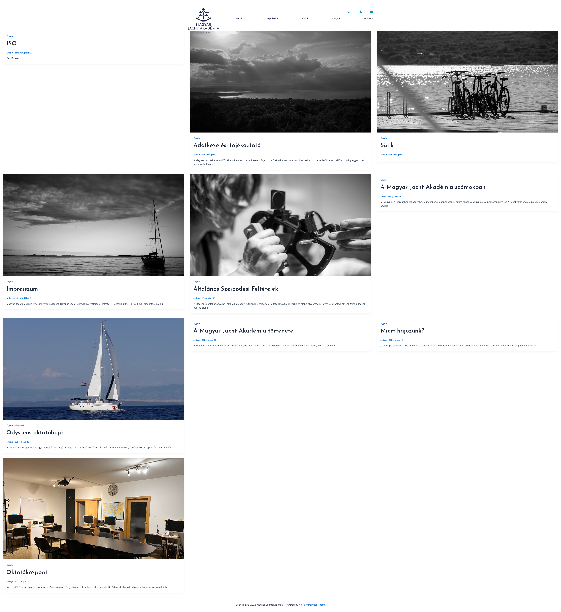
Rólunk (305, 18)
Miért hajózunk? (402, 331)
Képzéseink (272, 18)
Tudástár (368, 18)
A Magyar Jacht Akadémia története (243, 331)
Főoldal (240, 18)
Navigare (336, 18)
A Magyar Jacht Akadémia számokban (433, 187)
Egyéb (9, 36)
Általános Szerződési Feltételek (235, 289)
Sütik (387, 146)
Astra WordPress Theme (312, 604)
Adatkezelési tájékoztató (227, 146)
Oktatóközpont (26, 573)
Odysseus (19, 425)
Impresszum (22, 289)
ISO (11, 44)
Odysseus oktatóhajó (34, 433)
